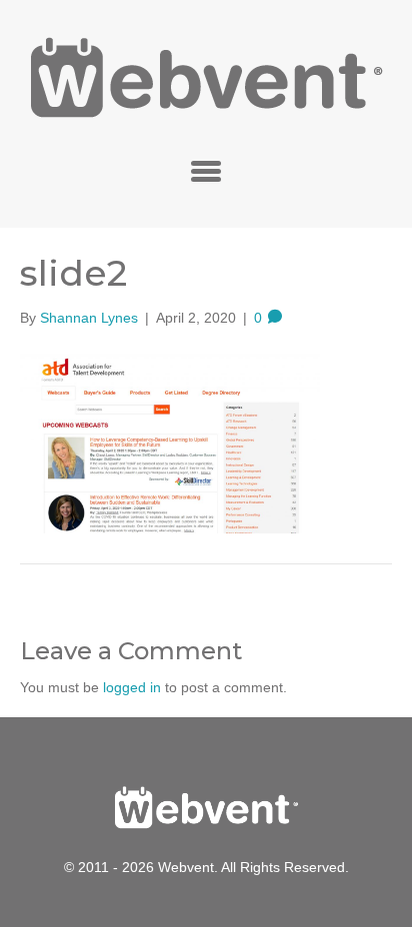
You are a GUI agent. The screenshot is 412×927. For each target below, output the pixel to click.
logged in (132, 687)
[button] (206, 171)
